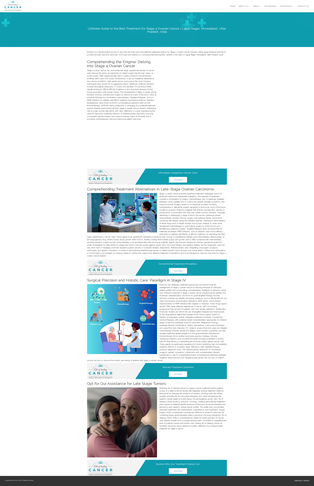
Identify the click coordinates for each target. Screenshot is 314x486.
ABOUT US (243, 6)
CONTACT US (302, 6)
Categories (298, 480)
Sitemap (306, 480)
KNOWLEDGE (286, 6)
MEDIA (256, 6)
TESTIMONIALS (270, 6)
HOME (232, 6)
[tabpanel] (157, 224)
